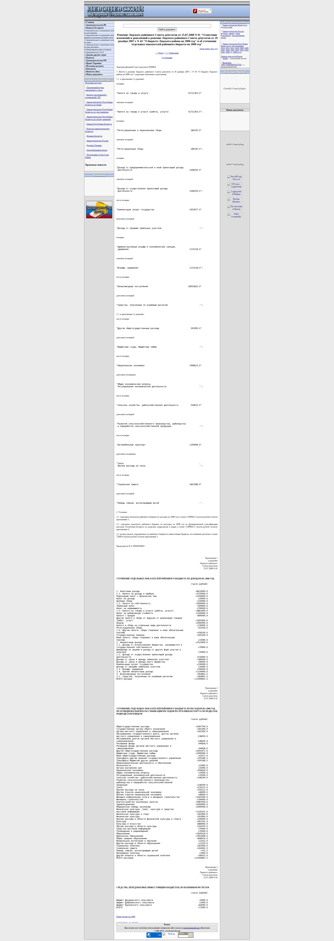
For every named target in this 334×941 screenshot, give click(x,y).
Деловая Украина (94, 145)
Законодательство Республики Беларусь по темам (99, 103)
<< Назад (160, 53)
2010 (237, 48)
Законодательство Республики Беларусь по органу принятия (99, 118)
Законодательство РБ (96, 25)
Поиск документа (94, 74)
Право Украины (93, 63)
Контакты (91, 69)
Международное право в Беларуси (98, 49)
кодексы (224, 33)
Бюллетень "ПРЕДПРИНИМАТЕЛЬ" (231, 64)
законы (231, 33)
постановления (238, 35)
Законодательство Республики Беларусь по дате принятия (99, 110)
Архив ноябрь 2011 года (209, 49)
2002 (246, 50)
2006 (228, 50)
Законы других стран (96, 55)
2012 (228, 48)
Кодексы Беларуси (95, 28)
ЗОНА (225, 58)
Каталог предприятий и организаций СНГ (96, 96)
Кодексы (90, 57)
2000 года (237, 52)
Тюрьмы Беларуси (94, 136)
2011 (232, 48)
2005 (232, 50)
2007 (223, 50)
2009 (242, 48)
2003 (242, 50)
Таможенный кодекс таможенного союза (94, 88)
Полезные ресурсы (95, 66)
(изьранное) (226, 35)
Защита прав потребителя (231, 56)
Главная (90, 22)
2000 (228, 52)
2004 (237, 50)
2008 (246, 48)
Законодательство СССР (95, 52)
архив (223, 37)
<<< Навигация (172, 53)
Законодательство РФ (96, 60)
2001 (223, 52)
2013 (223, 48)
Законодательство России (97, 141)
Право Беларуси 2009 (125, 916)
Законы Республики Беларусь (99, 124)
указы (237, 33)
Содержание (167, 57)
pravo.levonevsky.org (191, 928)
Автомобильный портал (96, 150)
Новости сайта (93, 71)
